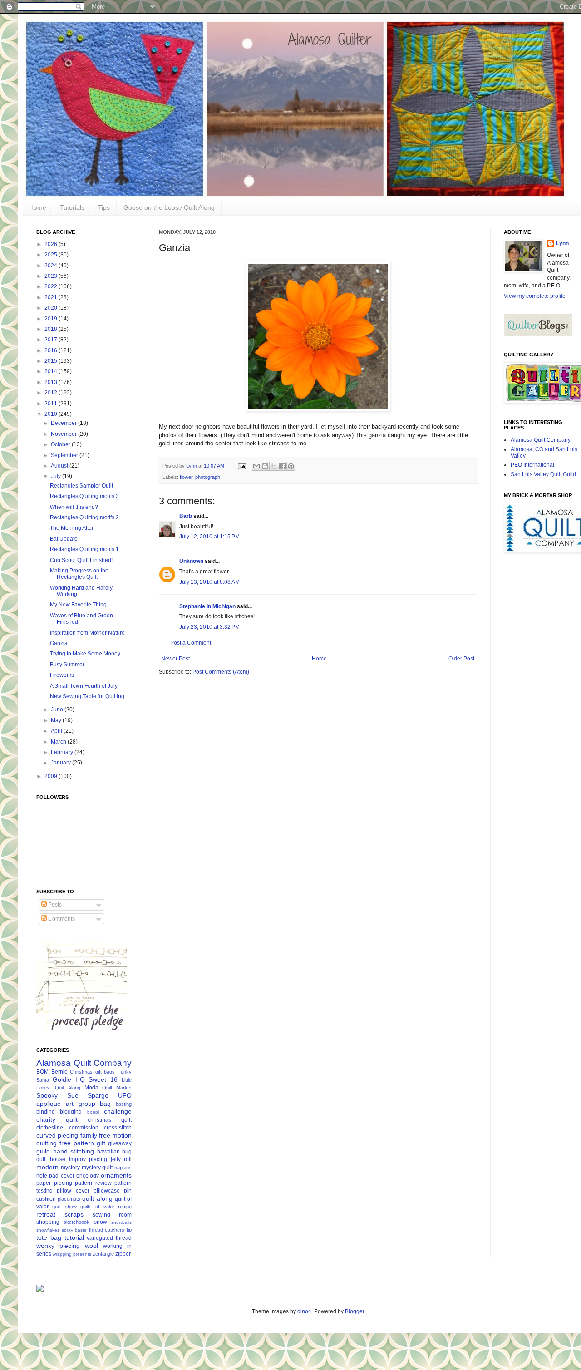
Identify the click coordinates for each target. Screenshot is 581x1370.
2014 (51, 371)
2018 (51, 329)
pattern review (93, 1183)
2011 (51, 403)
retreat (45, 1214)
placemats (69, 1199)
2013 (51, 382)
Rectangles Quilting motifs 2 (84, 517)
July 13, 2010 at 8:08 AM (209, 582)
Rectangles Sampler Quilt (81, 486)
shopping (47, 1222)
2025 (51, 254)
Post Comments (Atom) (220, 672)
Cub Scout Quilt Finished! (81, 560)
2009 (51, 776)
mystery (70, 1167)
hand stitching (73, 1151)
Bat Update (64, 539)
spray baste (74, 1229)
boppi (93, 1111)
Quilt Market (117, 1087)
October (61, 444)
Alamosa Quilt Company (84, 1063)
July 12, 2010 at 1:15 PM (209, 536)
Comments (61, 919)
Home (37, 207)
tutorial (74, 1237)
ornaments (116, 1175)
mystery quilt (97, 1167)
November (64, 434)
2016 (51, 350)
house (57, 1159)
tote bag (48, 1237)
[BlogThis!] (265, 466)
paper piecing (54, 1183)
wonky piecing (58, 1245)
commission (83, 1127)
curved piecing (57, 1135)
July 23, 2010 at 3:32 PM (209, 627)
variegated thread (109, 1238)
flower (186, 477)
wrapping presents (72, 1254)
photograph (207, 477)
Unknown (191, 561)
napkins (123, 1167)
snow (100, 1222)
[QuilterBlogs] (538, 334)
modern (47, 1167)
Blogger (354, 1311)
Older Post (461, 658)
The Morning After (72, 528)
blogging (71, 1112)
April (57, 731)
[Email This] (256, 466)
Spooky (47, 1095)
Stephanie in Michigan (207, 606)
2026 (51, 244)
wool (91, 1245)
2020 (51, 308)
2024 (51, 265)
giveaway (120, 1143)
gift (101, 1143)
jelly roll (121, 1159)
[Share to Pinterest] (290, 466)
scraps (74, 1214)
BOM (42, 1072)
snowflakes (47, 1229)
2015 (51, 361)
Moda (91, 1087)
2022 (51, 286)
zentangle (103, 1254)
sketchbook (76, 1222)
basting (124, 1104)
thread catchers (107, 1229)
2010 (51, 414)
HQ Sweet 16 (96, 1079)
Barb (185, 516)
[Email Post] (241, 465)
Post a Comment (190, 643)
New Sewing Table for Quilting (87, 696)
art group (80, 1103)
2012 (51, 392)
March (59, 742)
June (57, 709)
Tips (104, 207)
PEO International (532, 465)
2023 (51, 276)
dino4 (304, 1311)
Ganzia (59, 643)
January (61, 762)
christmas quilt (110, 1120)
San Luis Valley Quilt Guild (543, 474)
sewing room (112, 1215)
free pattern (76, 1143)
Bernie (59, 1072)
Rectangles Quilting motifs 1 (84, 549)
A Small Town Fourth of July (84, 686)
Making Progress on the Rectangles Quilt (79, 573)
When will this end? (74, 507)
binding (45, 1112)
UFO (125, 1095)
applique (48, 1103)
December (64, 423)
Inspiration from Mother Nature (87, 633)
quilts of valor (97, 1206)
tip (129, 1229)
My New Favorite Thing (78, 604)
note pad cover (55, 1176)
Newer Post (175, 658)
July (56, 476)
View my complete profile (535, 296)
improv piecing (88, 1159)
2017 (51, 339)
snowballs (121, 1222)
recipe (125, 1206)
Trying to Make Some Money (85, 654)
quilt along (97, 1198)
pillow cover (73, 1191)
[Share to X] (273, 466)
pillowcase (107, 1191)
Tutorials (72, 207)
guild (43, 1151)
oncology (87, 1176)
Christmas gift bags (92, 1071)
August (60, 466)
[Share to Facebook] (282, 466)
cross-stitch (118, 1127)
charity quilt (57, 1119)
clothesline (49, 1127)
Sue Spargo (88, 1095)
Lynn (562, 243)
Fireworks (62, 675)
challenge (118, 1111)
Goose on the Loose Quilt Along (169, 207)
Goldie (62, 1079)
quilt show (64, 1206)
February (62, 752)
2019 (51, 318)
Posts (54, 905)
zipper (123, 1254)
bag (105, 1103)
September (65, 455)
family (88, 1135)
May (57, 720)
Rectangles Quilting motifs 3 (84, 496)
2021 (51, 297)
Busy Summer (67, 664)
